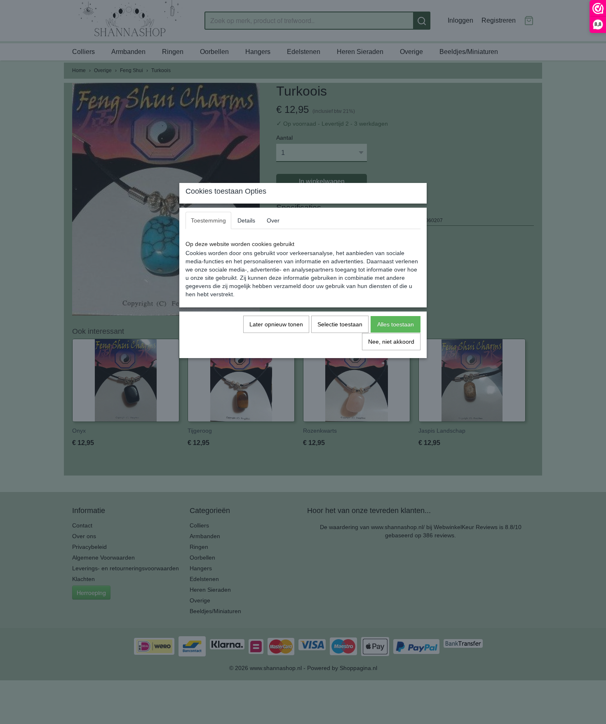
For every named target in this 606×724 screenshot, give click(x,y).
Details (246, 220)
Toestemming (208, 220)
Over (273, 220)
